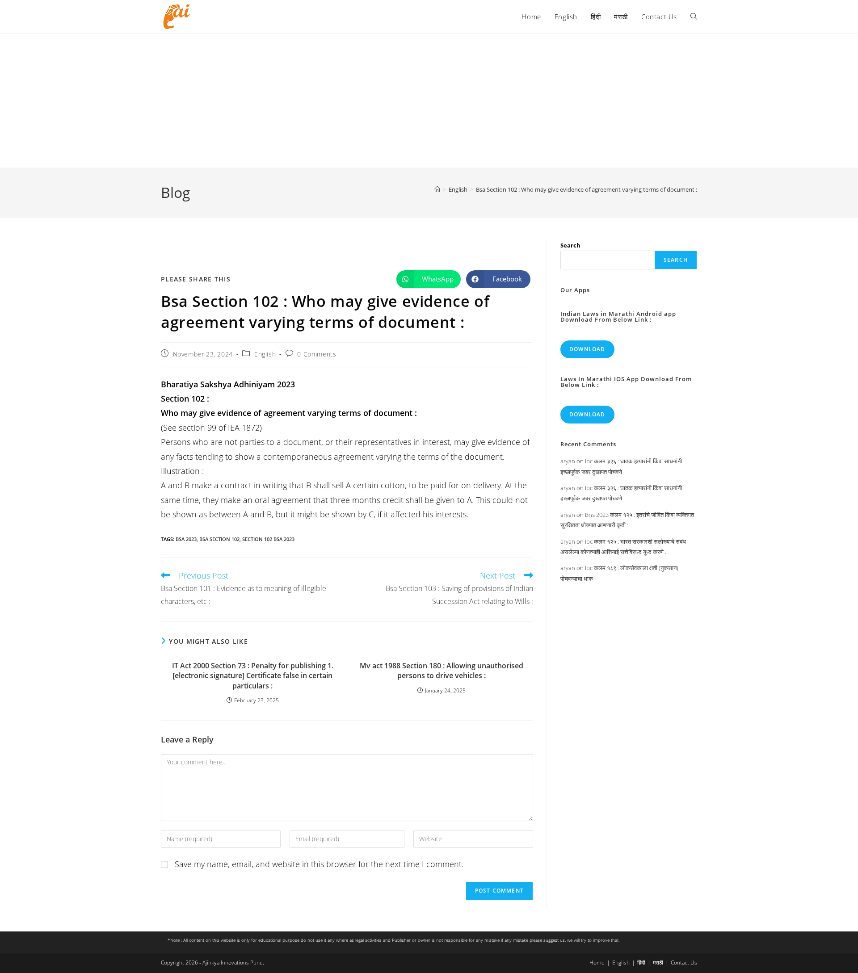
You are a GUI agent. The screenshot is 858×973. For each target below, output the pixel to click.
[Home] (437, 189)
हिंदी (641, 962)
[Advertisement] (429, 100)
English (265, 354)
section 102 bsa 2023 (268, 539)
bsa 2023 (186, 539)
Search (570, 245)
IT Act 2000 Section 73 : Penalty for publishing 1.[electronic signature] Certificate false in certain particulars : (252, 676)
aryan (567, 461)
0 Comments (316, 354)
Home (597, 962)
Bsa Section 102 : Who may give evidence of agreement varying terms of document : (586, 189)
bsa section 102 (219, 539)
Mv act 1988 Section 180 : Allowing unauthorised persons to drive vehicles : (441, 670)
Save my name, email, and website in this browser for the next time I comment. (319, 864)
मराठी (658, 962)
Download (587, 349)
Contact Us (684, 962)
